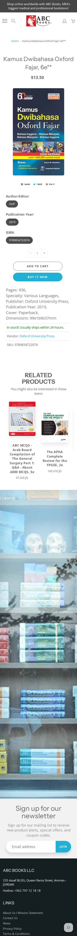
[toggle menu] (4, 21)
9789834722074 (19, 240)
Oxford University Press (37, 336)
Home (15, 41)
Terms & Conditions (16, 934)
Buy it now (38, 277)
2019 (12, 222)
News (6, 923)
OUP (12, 204)
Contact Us (10, 918)
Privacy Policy (12, 928)
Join (63, 846)
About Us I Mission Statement (23, 913)
